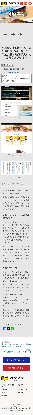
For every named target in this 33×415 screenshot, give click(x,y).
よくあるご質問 (22, 389)
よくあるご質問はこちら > (16, 360)
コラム (3, 392)
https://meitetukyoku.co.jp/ (12, 72)
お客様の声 (4, 389)
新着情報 (20, 392)
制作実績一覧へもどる (16, 367)
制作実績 (20, 385)
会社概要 (4, 395)
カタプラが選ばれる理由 (7, 385)
